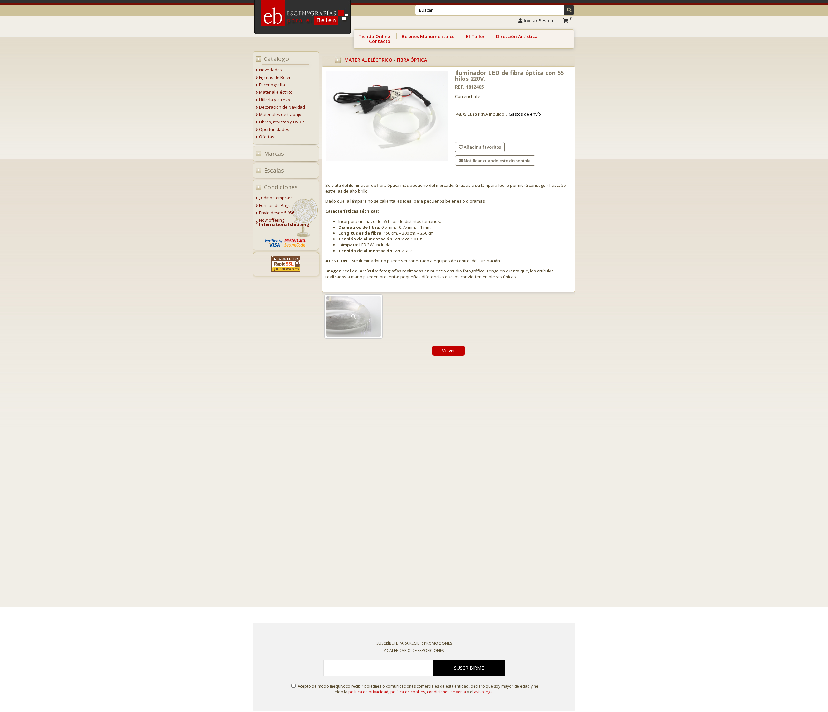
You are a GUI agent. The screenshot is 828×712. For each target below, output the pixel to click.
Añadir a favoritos (482, 147)
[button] (569, 10)
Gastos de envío (525, 114)
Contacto (379, 41)
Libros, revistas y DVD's (282, 122)
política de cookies (407, 692)
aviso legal (484, 692)
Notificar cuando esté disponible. (497, 161)
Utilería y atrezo (274, 99)
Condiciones (281, 187)
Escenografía (272, 85)
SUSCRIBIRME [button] (469, 668)
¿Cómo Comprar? (275, 198)
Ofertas (266, 137)
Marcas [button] (274, 153)
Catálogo (276, 59)
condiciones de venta (446, 692)
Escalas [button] (274, 170)
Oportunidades (274, 129)
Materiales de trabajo (280, 114)
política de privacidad (368, 692)
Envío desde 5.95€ (276, 213)
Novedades (270, 70)
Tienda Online (374, 36)
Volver (448, 350)
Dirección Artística (517, 36)
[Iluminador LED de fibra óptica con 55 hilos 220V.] (387, 116)
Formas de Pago (275, 205)
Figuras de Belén (275, 77)
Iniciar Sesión (537, 20)
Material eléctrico (276, 92)
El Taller (475, 36)
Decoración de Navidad (282, 107)
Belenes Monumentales (428, 36)
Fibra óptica (412, 60)
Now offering (284, 222)
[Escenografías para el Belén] (303, 36)
